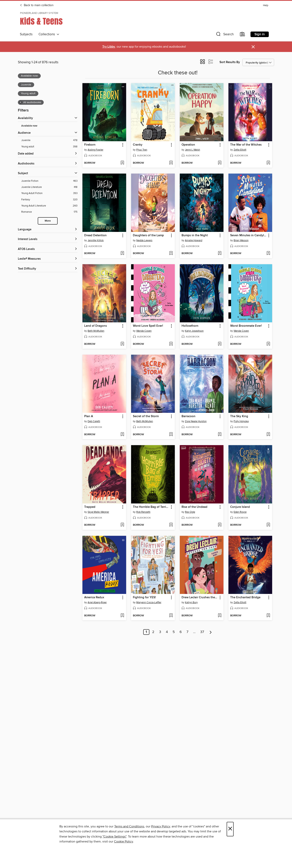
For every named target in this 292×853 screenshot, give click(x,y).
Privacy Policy (160, 826)
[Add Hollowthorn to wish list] (219, 344)
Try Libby (108, 47)
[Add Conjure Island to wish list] (268, 525)
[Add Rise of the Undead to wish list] (219, 525)
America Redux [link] (94, 597)
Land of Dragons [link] (95, 326)
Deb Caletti (94, 421)
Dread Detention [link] (95, 235)
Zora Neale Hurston (196, 421)
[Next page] (211, 632)
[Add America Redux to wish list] (122, 615)
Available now (29, 126)
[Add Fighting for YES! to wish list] (170, 615)
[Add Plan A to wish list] (122, 434)
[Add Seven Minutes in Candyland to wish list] (268, 253)
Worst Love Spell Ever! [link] (148, 326)
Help (265, 5)
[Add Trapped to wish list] (122, 525)
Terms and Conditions (129, 826)
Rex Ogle (190, 512)
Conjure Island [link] (240, 507)
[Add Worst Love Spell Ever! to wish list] (170, 344)
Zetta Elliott (240, 149)
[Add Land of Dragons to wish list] (122, 344)
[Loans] (242, 35)
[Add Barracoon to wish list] (219, 434)
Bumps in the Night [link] (195, 235)
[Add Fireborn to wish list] (122, 163)
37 (202, 632)
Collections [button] (48, 34)
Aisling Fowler (95, 149)
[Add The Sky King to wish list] (268, 434)
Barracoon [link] (188, 416)
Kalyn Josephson (194, 330)
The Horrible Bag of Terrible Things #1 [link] (151, 507)
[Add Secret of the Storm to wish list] (170, 434)
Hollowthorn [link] (190, 326)
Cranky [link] (137, 145)
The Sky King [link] (239, 416)
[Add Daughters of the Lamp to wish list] (170, 253)
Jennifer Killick (96, 240)
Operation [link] (188, 145)
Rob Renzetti (143, 512)
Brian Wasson (241, 240)
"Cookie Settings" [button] (114, 837)
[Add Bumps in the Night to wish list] (219, 253)
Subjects (26, 34)
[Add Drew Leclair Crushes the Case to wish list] (219, 615)
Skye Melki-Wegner (98, 512)
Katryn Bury (191, 602)
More (48, 221)
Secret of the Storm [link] (146, 416)
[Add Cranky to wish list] (170, 163)
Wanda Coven (144, 330)
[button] (224, 35)
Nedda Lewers (144, 240)
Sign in (259, 34)
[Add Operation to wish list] (219, 163)
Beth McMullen (96, 330)
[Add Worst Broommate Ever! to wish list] (268, 344)
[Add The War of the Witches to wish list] (268, 163)
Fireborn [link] (90, 145)
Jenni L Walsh (192, 149)
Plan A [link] (88, 416)
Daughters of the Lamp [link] (148, 235)
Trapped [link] (89, 507)
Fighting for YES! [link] (144, 597)
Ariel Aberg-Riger (97, 602)
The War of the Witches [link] (246, 145)
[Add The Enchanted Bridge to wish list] (268, 615)
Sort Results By (229, 62)
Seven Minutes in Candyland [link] (248, 235)
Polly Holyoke (241, 421)
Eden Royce (240, 512)
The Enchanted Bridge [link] (245, 597)
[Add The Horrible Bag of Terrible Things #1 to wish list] (170, 525)
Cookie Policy (123, 841)
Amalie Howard (193, 240)
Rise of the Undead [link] (194, 507)
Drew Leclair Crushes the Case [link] (200, 597)
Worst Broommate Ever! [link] (246, 326)
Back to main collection (38, 5)
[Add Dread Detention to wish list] (122, 253)
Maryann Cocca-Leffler (148, 602)
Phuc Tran (141, 149)
